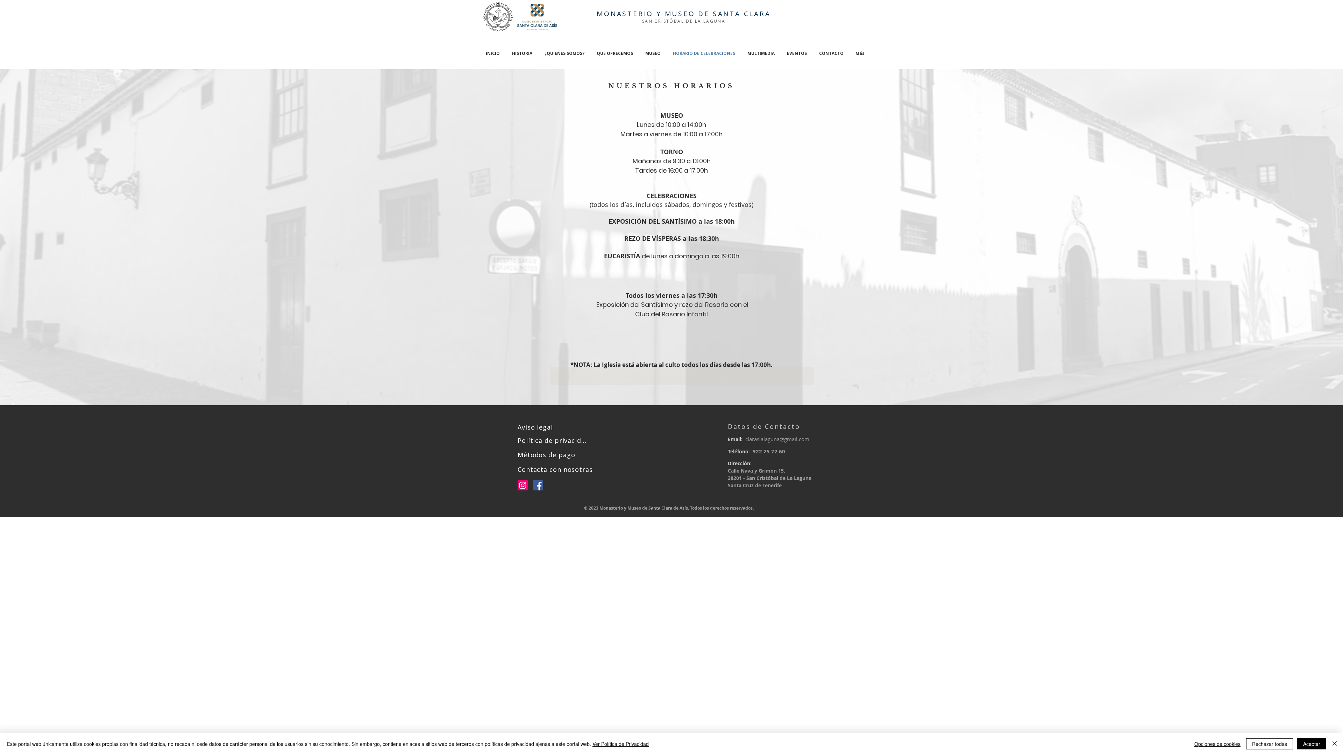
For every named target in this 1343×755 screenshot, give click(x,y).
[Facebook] (538, 485)
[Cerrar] (1334, 743)
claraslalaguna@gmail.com (777, 439)
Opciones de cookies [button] (1217, 743)
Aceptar (1311, 743)
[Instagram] (523, 485)
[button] (564, 53)
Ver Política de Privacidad (620, 743)
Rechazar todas (1269, 743)
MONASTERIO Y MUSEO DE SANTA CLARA (683, 13)
